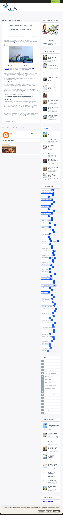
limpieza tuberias (45, 287)
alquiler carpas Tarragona (46, 266)
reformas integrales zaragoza (47, 255)
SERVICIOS (26, 5)
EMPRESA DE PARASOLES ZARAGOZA (51, 456)
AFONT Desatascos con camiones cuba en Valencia (53, 160)
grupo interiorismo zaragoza (47, 283)
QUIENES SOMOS (34, 5)
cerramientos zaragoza (46, 218)
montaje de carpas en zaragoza (48, 225)
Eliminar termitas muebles (47, 301)
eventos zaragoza (45, 206)
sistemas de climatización (9, 42)
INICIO (20, 5)
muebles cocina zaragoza (49, 407)
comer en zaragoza (45, 269)
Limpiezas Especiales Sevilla (47, 201)
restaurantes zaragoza (46, 199)
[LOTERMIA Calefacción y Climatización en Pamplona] (9, 148)
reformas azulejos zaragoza (47, 336)
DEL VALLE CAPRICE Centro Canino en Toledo (52, 57)
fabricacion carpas (45, 222)
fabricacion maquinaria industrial (51, 397)
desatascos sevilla (45, 239)
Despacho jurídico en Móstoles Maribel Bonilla (52, 87)
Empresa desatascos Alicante (47, 304)
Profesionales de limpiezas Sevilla (48, 308)
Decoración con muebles (46, 259)
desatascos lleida (45, 345)
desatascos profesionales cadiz (48, 273)
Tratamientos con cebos (46, 313)
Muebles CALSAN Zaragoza (47, 232)
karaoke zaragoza (45, 243)
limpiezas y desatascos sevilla (47, 250)
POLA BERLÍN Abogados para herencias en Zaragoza (53, 147)
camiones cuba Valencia (46, 320)
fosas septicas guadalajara (50, 388)
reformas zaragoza (45, 227)
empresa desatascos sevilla (47, 329)
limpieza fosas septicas (46, 245)
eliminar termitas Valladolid (47, 327)
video (52, 257)
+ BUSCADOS (46, 128)
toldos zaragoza (45, 292)
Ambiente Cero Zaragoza (46, 192)
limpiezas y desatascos (46, 248)
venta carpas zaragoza (46, 341)
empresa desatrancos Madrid (47, 331)
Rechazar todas (41, 511)
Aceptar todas (56, 511)
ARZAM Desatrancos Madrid (47, 297)
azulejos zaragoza (45, 318)
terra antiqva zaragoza (46, 290)
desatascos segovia (45, 276)
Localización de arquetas (46, 262)
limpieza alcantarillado (49, 376)
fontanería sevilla (45, 334)
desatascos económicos (46, 190)
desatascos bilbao (45, 343)
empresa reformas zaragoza (47, 280)
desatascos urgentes (46, 278)
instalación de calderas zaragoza (48, 285)
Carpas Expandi (45, 197)
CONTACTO (42, 5)
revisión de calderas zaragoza (47, 338)
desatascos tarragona (46, 204)
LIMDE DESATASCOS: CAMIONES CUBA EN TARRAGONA (53, 116)
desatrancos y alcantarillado (50, 373)
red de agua (44, 350)
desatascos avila (45, 271)
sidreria (46, 413)
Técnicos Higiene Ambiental (47, 315)
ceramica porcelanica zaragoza (50, 385)
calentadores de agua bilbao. (50, 394)
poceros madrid (45, 208)
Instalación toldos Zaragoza (47, 306)
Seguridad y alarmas (45, 264)
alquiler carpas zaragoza (46, 213)
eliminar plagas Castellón (46, 324)
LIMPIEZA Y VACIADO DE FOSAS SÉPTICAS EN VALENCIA (53, 79)
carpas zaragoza (45, 236)
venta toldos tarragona (46, 294)
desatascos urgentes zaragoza (48, 322)
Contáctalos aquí (28, 115)
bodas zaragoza (45, 215)
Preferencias (49, 511)
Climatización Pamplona (10, 121)
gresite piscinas (48, 403)
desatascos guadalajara (46, 220)
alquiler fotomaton (45, 234)
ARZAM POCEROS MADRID (48, 501)
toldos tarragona (45, 257)
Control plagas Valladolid (46, 229)
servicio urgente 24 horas (47, 194)
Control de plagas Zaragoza (47, 211)
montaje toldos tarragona (47, 252)
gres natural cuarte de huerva (50, 400)
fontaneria (55, 241)
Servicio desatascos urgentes (47, 311)
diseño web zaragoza (46, 348)
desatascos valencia (46, 241)
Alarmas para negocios (46, 299)
